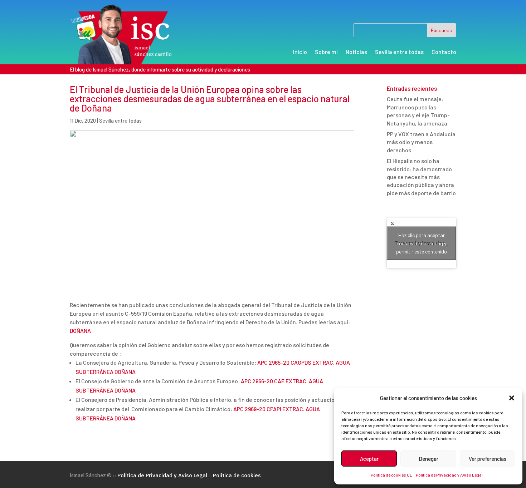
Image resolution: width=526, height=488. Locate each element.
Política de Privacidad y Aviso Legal (449, 474)
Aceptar (369, 458)
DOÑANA (80, 330)
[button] (511, 397)
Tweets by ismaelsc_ (421, 243)
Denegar (428, 458)
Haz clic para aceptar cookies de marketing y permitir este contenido (421, 243)
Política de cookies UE (391, 474)
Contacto (444, 52)
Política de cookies (237, 475)
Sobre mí (326, 52)
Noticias (356, 52)
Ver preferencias (487, 458)
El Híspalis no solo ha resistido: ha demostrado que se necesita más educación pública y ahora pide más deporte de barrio (421, 176)
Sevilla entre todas (399, 52)
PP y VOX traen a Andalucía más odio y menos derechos (421, 141)
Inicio (300, 52)
